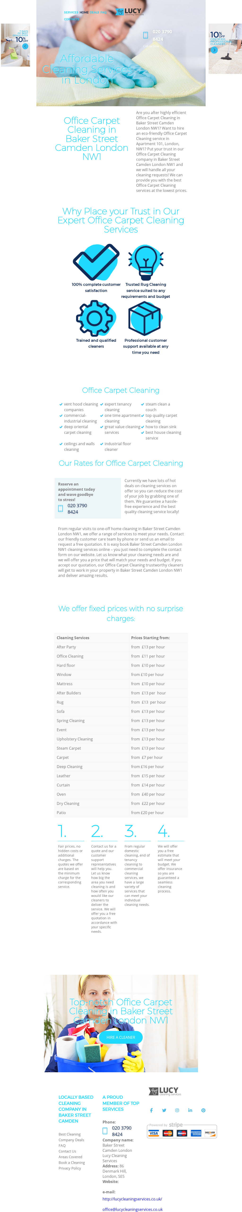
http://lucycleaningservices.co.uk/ (132, 1199)
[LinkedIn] (190, 1110)
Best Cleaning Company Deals (71, 1137)
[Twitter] (164, 1110)
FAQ (62, 1145)
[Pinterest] (203, 1110)
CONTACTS (71, 19)
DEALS (94, 12)
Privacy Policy (70, 1168)
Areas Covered (70, 1156)
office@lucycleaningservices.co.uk (133, 1209)
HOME (84, 12)
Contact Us (67, 1151)
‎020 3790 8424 (77, 508)
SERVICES (71, 12)
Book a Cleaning (72, 1162)
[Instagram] (177, 1110)
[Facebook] (151, 1110)
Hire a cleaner (121, 1037)
